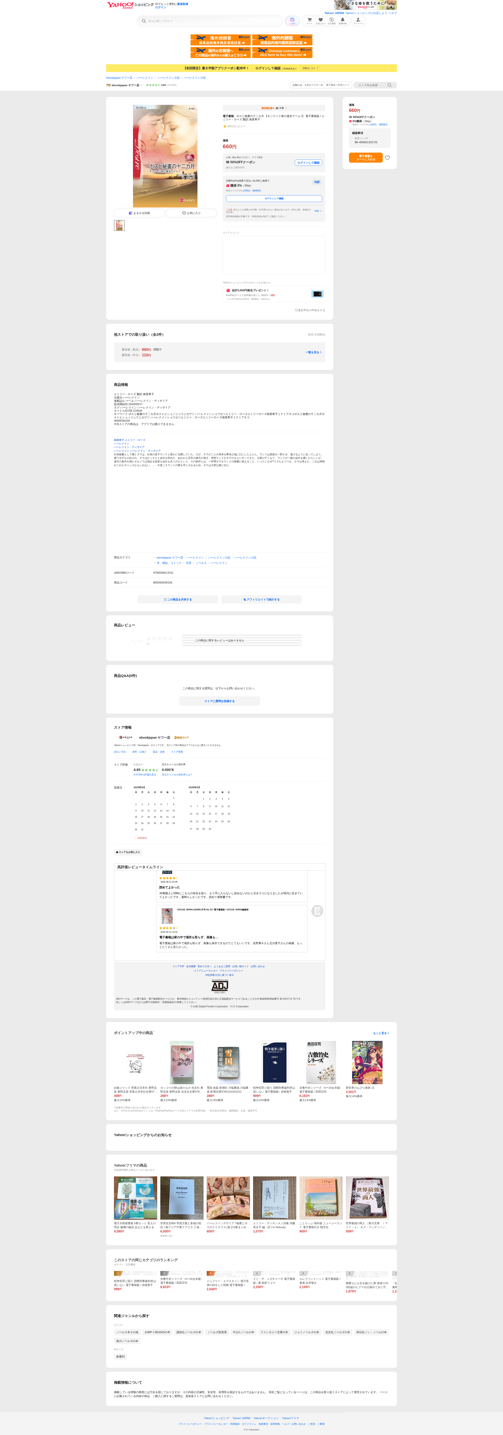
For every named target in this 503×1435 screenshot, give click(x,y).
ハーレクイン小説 (169, 77)
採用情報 (275, 1424)
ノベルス (201, 562)
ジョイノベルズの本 (306, 1332)
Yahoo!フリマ (290, 1418)
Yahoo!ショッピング (216, 1418)
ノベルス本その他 (127, 1332)
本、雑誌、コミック (169, 562)
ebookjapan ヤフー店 (119, 77)
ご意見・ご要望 (316, 1424)
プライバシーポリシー (190, 1424)
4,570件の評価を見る (145, 774)
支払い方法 (120, 751)
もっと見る (380, 1033)
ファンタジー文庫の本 (274, 1332)
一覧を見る (312, 352)
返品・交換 (159, 751)
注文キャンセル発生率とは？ (177, 774)
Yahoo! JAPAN (334, 13)
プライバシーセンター (216, 1424)
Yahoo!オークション (266, 1418)
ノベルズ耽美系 (217, 1332)
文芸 (188, 562)
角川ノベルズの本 (127, 1341)
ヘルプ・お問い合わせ (294, 1424)
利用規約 (235, 1424)
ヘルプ (393, 13)
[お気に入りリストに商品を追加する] (387, 158)
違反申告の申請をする (311, 310)
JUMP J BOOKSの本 (157, 1332)
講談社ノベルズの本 (188, 1332)
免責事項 (263, 1424)
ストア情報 (177, 751)
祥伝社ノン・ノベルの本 (371, 1332)
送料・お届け (139, 751)
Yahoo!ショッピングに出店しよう (366, 13)
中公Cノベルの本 (243, 1332)
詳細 (317, 211)
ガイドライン (249, 1424)
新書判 (120, 1356)
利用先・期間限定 (252, 190)
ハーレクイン (145, 77)
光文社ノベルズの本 (337, 1332)
